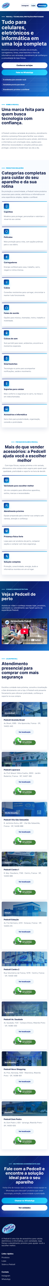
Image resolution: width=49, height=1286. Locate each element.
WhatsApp (42, 5)
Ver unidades (25, 1208)
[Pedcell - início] (6, 5)
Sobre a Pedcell (8, 1264)
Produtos (5, 1257)
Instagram (25, 5)
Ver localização (24, 732)
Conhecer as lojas (25, 65)
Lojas (33, 5)
